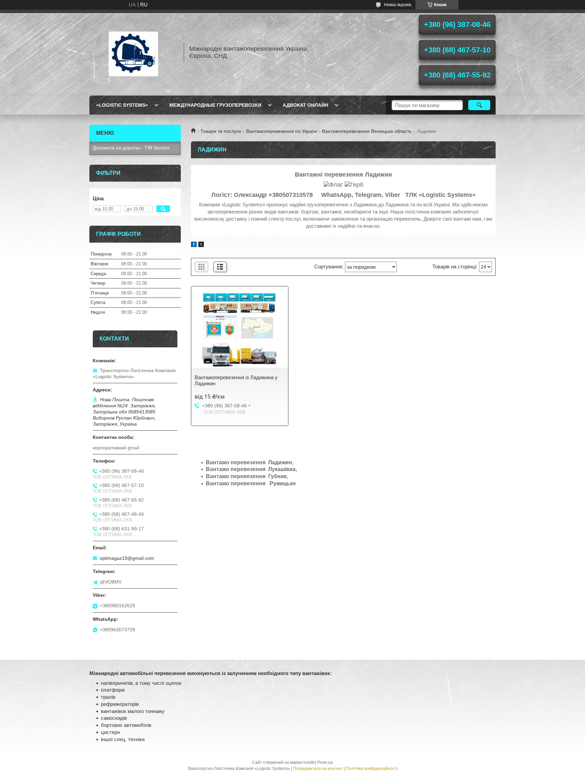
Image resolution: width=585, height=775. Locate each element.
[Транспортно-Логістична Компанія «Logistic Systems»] (133, 52)
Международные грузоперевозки (215, 105)
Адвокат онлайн (305, 105)
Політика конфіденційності (372, 768)
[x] (201, 245)
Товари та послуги (220, 131)
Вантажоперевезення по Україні (281, 131)
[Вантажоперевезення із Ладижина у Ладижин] (240, 330)
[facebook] (194, 245)
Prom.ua (325, 762)
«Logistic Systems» (122, 105)
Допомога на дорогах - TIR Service (131, 147)
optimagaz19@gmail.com (127, 558)
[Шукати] (479, 105)
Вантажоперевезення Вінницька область (367, 131)
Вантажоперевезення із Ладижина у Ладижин (236, 380)
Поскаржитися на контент (318, 768)
